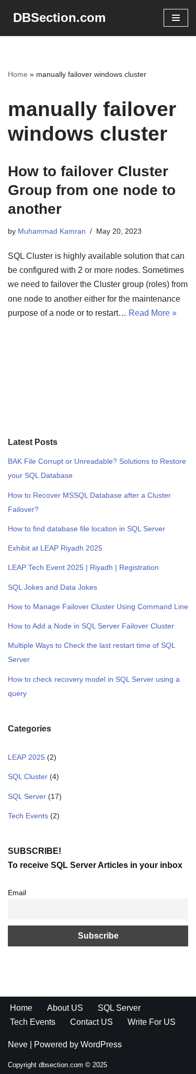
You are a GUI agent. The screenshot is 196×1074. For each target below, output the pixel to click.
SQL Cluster (28, 776)
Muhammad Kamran (52, 231)
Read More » (153, 313)
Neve (18, 1044)
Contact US (91, 1022)
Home (18, 74)
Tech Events (28, 816)
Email (17, 892)
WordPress (101, 1044)
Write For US (152, 1022)
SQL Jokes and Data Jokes (52, 587)
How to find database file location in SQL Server (86, 528)
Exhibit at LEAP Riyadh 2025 (55, 548)
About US (65, 1007)
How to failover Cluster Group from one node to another (92, 190)
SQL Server (27, 796)
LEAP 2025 (26, 757)
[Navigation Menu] (176, 18)
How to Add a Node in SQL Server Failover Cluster (91, 626)
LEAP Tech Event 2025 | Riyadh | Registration (83, 567)
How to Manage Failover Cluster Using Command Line (98, 606)
